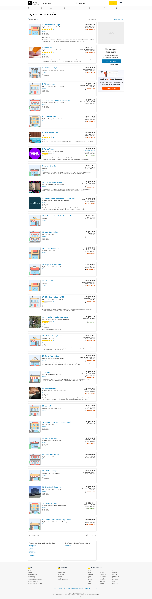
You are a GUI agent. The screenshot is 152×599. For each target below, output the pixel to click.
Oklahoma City (116, 576)
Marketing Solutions (33, 581)
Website (44, 31)
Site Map (60, 576)
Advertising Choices (33, 578)
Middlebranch (32, 554)
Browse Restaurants (63, 579)
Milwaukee (114, 572)
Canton (38, 12)
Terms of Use (88, 588)
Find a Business (62, 572)
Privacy (55, 588)
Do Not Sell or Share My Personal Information (71, 588)
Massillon (31, 547)
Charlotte (90, 578)
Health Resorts (46, 12)
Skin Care (58, 27)
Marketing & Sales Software (35, 583)
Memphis (102, 583)
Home (29, 12)
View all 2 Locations (90, 150)
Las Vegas (102, 578)
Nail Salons (51, 358)
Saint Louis (115, 583)
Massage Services (53, 118)
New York (114, 574)
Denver (89, 583)
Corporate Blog (31, 576)
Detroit (101, 571)
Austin (89, 572)
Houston (102, 572)
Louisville (31, 548)
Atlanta (89, 571)
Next (95, 535)
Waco (30, 557)
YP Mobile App (61, 574)
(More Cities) (99, 567)
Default (92, 19)
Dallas (89, 581)
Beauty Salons (52, 234)
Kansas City (103, 576)
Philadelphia (115, 579)
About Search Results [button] (119, 19)
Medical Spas (60, 184)
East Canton (32, 551)
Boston (89, 576)
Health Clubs (51, 151)
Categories (60, 578)
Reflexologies (62, 390)
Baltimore (90, 574)
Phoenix (114, 581)
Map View (33, 19)
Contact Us (31, 572)
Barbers (58, 473)
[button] (121, 3)
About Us (30, 571)
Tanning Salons (59, 151)
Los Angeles (103, 579)
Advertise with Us (32, 574)
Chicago (90, 579)
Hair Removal (57, 50)
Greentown (32, 555)
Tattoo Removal (52, 184)
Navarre (31, 549)
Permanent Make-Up (61, 522)
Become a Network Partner (35, 579)
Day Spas (44, 27)
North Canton (32, 545)
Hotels (49, 319)
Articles (60, 571)
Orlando (114, 578)
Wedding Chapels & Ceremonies (60, 319)
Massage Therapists (59, 70)
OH (33, 12)
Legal (95, 588)
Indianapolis (103, 574)
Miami (113, 571)
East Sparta (32, 552)
